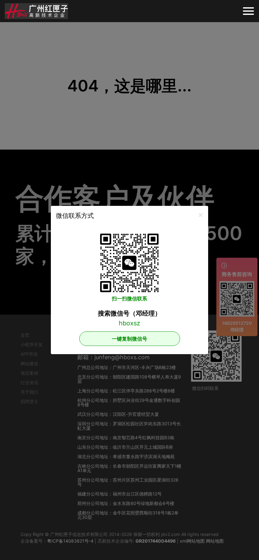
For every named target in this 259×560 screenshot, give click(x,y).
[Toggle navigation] (248, 11)
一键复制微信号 (129, 338)
